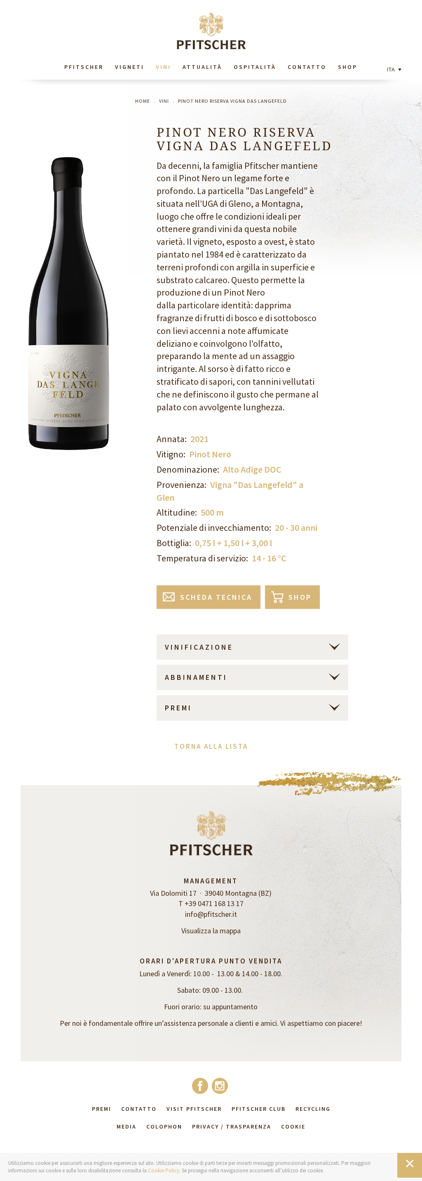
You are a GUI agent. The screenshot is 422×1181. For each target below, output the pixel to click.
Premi (101, 1108)
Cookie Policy (163, 1170)
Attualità (202, 67)
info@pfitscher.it (211, 914)
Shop (347, 67)
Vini (163, 67)
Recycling (313, 1108)
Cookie (293, 1126)
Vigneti (129, 67)
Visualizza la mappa (211, 930)
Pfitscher (83, 67)
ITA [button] (392, 69)
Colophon (164, 1126)
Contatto (307, 67)
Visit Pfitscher (194, 1108)
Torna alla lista (211, 746)
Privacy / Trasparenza (231, 1126)
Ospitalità (255, 67)
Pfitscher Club (259, 1108)
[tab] (252, 647)
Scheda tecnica (216, 597)
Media (126, 1126)
